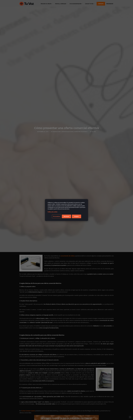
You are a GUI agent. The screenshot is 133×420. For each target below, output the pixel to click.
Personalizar (56, 216)
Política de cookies (52, 211)
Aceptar (76, 216)
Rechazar (66, 216)
